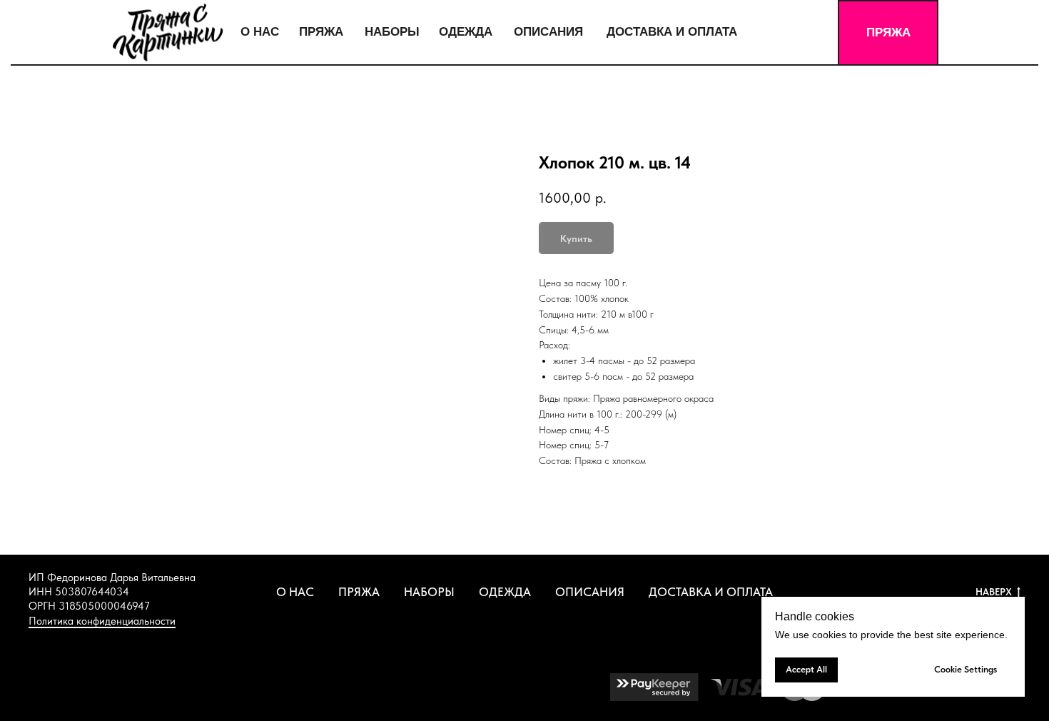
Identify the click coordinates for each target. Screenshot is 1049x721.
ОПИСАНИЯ (589, 592)
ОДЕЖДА (505, 592)
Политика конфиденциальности (102, 621)
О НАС (295, 592)
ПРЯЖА (359, 592)
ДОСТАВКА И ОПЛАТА (711, 592)
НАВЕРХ (993, 592)
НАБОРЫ (429, 592)
